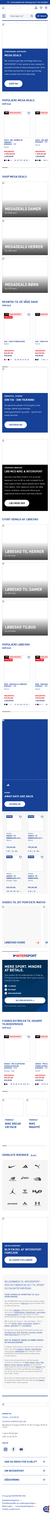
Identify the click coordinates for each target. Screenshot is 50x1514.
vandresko (14, 1325)
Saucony (20, 1365)
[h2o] (37, 1191)
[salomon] (13, 1204)
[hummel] (25, 1191)
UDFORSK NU (15, 424)
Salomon (26, 1365)
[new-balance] (13, 1179)
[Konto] (36, 8)
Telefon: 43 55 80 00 (10, 1417)
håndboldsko (20, 1351)
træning (24, 1303)
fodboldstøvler (19, 1312)
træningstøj (40, 1312)
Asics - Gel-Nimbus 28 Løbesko (13, 141)
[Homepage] (11, 8)
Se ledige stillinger (20, 1260)
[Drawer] (4, 16)
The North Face (10, 1332)
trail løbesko (26, 1325)
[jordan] (13, 1191)
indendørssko (36, 1349)
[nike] (13, 1167)
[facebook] (13, 1449)
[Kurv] (46, 8)
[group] (13, 1121)
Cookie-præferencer (11, 1509)
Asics (38, 1362)
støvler (6, 1325)
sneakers (20, 1349)
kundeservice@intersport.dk (14, 1421)
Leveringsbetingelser (24, 1506)
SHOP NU (13, 83)
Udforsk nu (15, 804)
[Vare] (17, 125)
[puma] (37, 1167)
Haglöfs (39, 1332)
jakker (19, 1323)
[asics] (25, 1179)
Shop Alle (6, 104)
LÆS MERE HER (17, 503)
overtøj (14, 1323)
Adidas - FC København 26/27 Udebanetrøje (13, 837)
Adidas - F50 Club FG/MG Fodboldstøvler (14, 1065)
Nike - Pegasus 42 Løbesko (15, 684)
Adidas (32, 1362)
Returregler (7, 1506)
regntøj (35, 1323)
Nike (18, 1332)
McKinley (24, 1332)
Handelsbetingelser (10, 1500)
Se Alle (33, 1155)
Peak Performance (11, 1334)
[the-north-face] (37, 1179)
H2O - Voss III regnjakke (14, 341)
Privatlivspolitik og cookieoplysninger (18, 1503)
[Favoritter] (41, 8)
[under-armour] (37, 1204)
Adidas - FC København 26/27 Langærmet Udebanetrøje (35, 837)
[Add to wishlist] (28, 113)
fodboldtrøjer (30, 1312)
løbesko (17, 1310)
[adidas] (25, 1167)
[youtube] (21, 1449)
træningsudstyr (13, 1314)
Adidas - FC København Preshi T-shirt (34, 877)
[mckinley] (25, 1204)
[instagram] (5, 1449)
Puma (13, 1365)
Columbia (32, 1332)
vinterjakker (27, 1323)
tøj (24, 1317)
